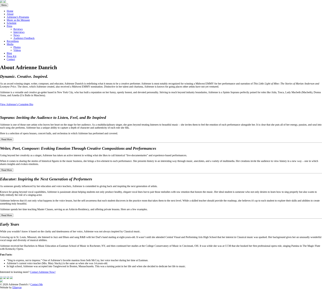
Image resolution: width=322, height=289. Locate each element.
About (10, 14)
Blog (9, 53)
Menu (4, 5)
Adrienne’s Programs (18, 17)
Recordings (13, 41)
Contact (11, 59)
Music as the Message (18, 20)
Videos (17, 50)
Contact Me (36, 284)
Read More (6, 139)
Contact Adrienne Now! (43, 272)
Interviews (18, 32)
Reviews (18, 29)
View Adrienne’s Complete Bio (16, 104)
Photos (17, 47)
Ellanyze (17, 287)
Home (10, 11)
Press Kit (11, 56)
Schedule (11, 23)
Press (9, 26)
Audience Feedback (24, 38)
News (16, 35)
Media (10, 44)
